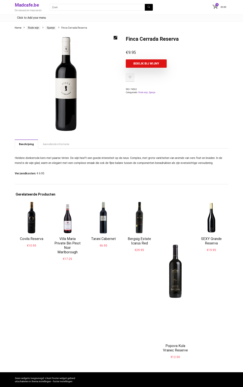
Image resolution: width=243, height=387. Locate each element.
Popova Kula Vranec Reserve (175, 348)
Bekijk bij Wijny (146, 63)
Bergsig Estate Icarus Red (139, 241)
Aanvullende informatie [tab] (56, 144)
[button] (115, 37)
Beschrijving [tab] (26, 144)
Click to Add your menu (31, 17)
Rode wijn (33, 27)
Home (18, 27)
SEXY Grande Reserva (211, 241)
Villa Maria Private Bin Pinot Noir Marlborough (67, 245)
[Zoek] (149, 7)
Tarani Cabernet (103, 239)
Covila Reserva (31, 239)
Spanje (51, 27)
